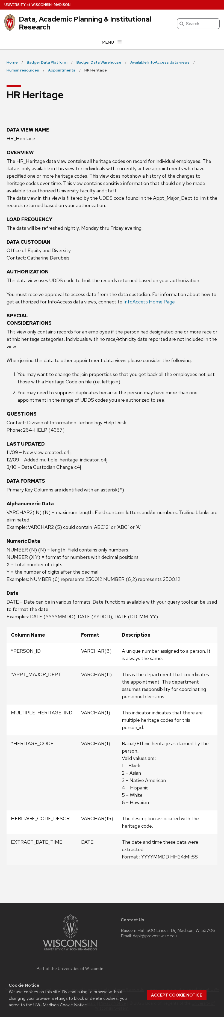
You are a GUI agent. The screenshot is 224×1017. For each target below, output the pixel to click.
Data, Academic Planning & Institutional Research (85, 23)
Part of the (70, 968)
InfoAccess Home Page (149, 302)
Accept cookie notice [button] (176, 995)
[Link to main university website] (70, 951)
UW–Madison (37, 4)
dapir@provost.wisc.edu (155, 936)
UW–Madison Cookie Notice (60, 1005)
